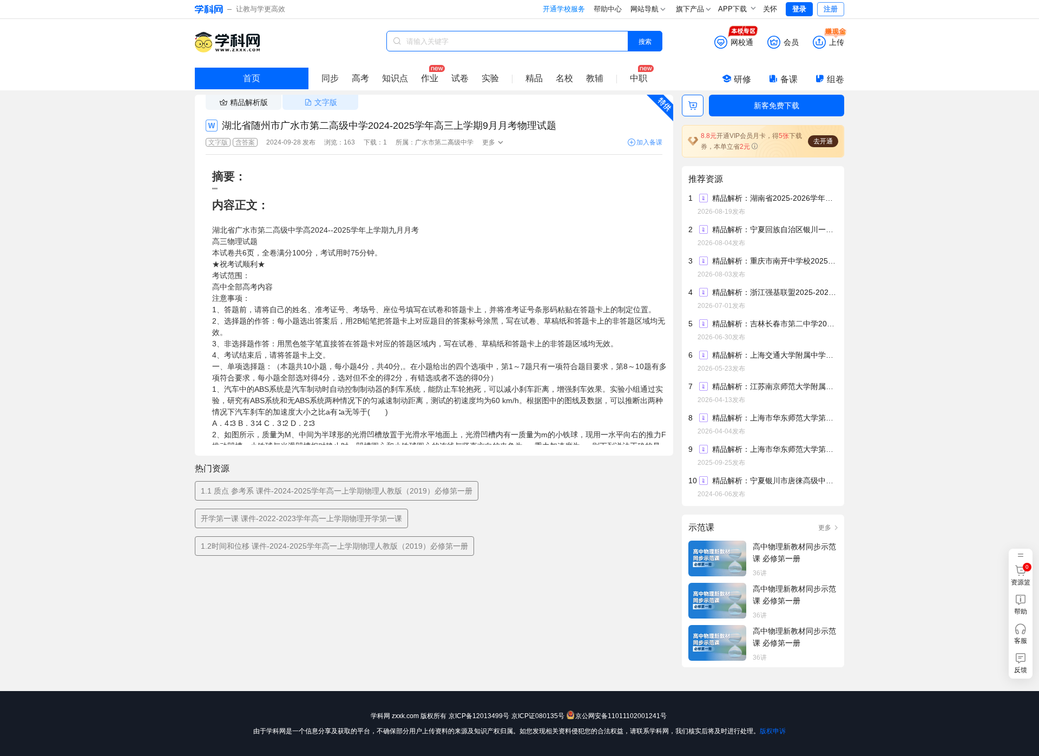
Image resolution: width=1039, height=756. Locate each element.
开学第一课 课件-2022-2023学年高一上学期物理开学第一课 (301, 518)
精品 (534, 78)
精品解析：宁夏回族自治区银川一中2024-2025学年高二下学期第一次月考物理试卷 (774, 229)
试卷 (460, 78)
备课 (789, 79)
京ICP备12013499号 (479, 716)
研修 (742, 79)
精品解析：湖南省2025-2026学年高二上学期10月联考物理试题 (774, 198)
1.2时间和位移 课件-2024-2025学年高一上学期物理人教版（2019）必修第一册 (334, 546)
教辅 (594, 78)
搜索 (645, 40)
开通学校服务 (564, 9)
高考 (360, 78)
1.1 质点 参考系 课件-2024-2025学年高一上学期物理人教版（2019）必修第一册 (336, 491)
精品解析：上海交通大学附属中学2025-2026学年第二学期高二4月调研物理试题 (774, 355)
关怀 (770, 9)
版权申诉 (773, 731)
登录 (799, 9)
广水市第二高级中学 (444, 142)
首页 (251, 78)
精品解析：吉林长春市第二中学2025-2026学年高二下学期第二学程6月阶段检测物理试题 (774, 323)
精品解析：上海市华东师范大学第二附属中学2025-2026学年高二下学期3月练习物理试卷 (774, 417)
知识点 (395, 78)
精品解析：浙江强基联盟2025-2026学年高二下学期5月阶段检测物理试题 (774, 292)
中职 (638, 78)
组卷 (835, 79)
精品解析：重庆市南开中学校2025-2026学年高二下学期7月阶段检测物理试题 (774, 261)
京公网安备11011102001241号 (621, 716)
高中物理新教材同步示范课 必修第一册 (794, 552)
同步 (330, 78)
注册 (831, 9)
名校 (564, 78)
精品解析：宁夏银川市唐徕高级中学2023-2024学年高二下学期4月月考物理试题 (774, 480)
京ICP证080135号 (537, 716)
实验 (490, 78)
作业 (429, 78)
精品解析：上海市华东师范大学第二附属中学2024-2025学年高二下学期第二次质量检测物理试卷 (774, 449)
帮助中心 (608, 9)
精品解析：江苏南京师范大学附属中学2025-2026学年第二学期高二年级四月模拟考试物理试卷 (774, 386)
